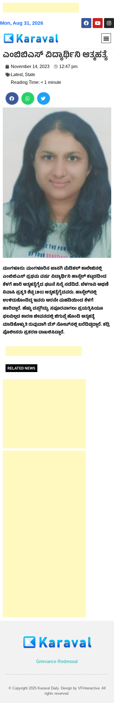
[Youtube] (98, 23)
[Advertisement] (41, 7)
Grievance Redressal (57, 661)
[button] (106, 38)
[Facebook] (86, 23)
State (30, 74)
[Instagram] (109, 23)
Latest (17, 74)
